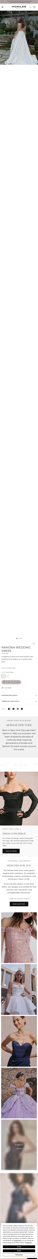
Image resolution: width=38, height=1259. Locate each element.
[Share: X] (13, 709)
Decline (19, 1250)
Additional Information (10, 701)
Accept (19, 1246)
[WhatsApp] (22, 709)
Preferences (19, 1254)
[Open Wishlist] (34, 8)
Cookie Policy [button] (17, 1240)
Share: (4, 708)
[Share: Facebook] (9, 709)
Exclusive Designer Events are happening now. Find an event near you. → (19, 2)
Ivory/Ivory (8, 676)
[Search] (30, 7)
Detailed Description (10, 695)
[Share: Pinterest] (18, 709)
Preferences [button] (28, 1242)
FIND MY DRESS (11, 851)
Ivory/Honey (3, 676)
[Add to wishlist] (19, 644)
